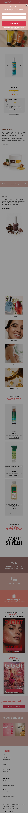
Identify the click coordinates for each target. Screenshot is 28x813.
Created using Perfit (14, 28)
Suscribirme (14, 23)
